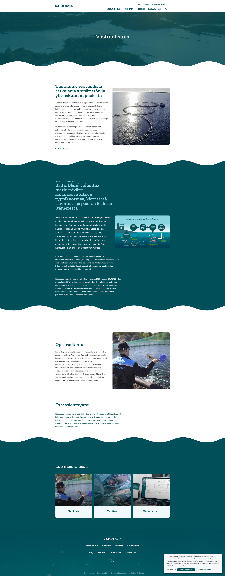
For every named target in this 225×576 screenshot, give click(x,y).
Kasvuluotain (154, 9)
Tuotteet (140, 9)
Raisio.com (89, 573)
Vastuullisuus (113, 9)
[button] (166, 9)
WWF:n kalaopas (62, 149)
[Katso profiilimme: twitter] (112, 561)
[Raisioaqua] (112, 539)
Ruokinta (128, 9)
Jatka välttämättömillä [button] (205, 569)
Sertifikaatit (130, 552)
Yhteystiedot (155, 4)
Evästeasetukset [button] (171, 569)
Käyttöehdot (102, 573)
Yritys (139, 4)
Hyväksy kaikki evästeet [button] (186, 569)
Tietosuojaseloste (118, 573)
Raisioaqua (64, 6)
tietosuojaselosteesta (178, 566)
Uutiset (146, 4)
